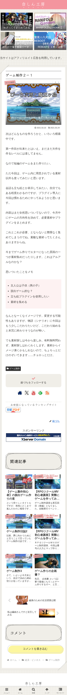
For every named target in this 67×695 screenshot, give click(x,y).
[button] (59, 526)
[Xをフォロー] (26, 392)
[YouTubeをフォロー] (33, 392)
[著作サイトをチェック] (20, 392)
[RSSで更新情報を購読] (47, 392)
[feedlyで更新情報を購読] (40, 392)
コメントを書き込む (35, 648)
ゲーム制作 (14, 368)
